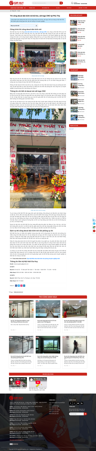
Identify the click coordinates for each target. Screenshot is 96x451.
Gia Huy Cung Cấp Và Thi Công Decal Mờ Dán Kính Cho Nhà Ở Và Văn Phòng (81, 84)
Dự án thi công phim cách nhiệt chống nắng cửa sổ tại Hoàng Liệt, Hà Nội (47, 357)
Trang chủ (32, 7)
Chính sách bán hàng (54, 406)
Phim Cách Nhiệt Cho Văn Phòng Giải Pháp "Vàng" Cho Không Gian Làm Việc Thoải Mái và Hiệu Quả (81, 100)
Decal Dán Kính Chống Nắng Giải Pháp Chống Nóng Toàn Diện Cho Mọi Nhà (81, 92)
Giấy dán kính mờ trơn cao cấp (81, 29)
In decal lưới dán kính (81, 45)
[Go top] (94, 231)
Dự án (57, 7)
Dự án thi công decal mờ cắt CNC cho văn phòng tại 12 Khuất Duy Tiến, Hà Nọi (74, 358)
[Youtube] (78, 403)
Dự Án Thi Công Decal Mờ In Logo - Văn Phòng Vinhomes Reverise (20, 321)
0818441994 (77, 3)
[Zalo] (81, 403)
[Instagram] (74, 403)
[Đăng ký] (85, 413)
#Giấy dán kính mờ (18, 292)
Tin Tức (69, 7)
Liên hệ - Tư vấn (83, 7)
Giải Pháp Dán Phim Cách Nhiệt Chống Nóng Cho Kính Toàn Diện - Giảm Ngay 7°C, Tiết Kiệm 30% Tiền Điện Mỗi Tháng (81, 76)
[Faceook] (70, 403)
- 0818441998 (83, 3)
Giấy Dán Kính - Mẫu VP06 (81, 21)
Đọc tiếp (13, 329)
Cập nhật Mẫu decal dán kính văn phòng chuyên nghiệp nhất (43, 258)
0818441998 (18, 408)
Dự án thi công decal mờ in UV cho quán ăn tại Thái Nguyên (46, 321)
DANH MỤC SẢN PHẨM (17, 8)
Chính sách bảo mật (53, 407)
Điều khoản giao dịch (54, 413)
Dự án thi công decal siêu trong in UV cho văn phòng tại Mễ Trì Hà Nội (74, 321)
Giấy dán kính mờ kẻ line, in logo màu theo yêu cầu (81, 53)
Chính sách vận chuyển (54, 409)
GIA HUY (71, 129)
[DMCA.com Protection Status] (14, 444)
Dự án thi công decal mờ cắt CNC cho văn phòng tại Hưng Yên (21, 357)
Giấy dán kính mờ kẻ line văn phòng (81, 37)
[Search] (61, 3)
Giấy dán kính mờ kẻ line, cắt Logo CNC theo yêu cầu (82, 61)
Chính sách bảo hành (54, 411)
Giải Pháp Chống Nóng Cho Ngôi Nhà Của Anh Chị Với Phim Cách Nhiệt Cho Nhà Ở (81, 116)
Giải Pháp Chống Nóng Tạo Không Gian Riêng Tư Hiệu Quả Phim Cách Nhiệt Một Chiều (81, 108)
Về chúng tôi (45, 7)
